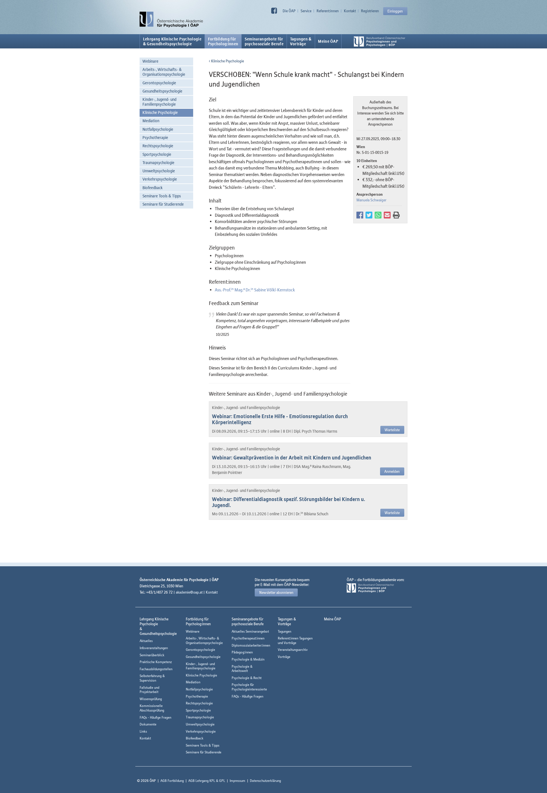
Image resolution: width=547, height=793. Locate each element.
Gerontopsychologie (159, 82)
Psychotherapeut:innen (248, 638)
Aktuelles (146, 641)
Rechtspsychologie (157, 145)
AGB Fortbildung (172, 780)
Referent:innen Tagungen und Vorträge (295, 640)
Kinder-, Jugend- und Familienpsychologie (159, 102)
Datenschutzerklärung (265, 780)
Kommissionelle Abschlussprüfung (152, 708)
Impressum (237, 780)
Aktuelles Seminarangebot (250, 631)
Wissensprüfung (151, 699)
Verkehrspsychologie (159, 179)
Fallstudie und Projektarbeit (149, 689)
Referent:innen (328, 11)
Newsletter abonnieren (276, 592)
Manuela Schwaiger (371, 200)
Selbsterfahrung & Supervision (152, 678)
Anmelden (392, 471)
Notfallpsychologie (157, 129)
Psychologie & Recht (247, 678)
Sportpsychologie (156, 154)
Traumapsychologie (158, 162)
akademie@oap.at (189, 592)
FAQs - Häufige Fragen (155, 717)
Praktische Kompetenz (156, 662)
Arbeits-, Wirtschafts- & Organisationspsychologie (163, 72)
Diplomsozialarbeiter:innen (251, 645)
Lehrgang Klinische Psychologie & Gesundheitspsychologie (172, 41)
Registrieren (370, 11)
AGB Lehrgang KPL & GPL (206, 780)
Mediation (150, 120)
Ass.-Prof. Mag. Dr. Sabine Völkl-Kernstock (255, 289)
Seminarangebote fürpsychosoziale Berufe (264, 41)
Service (306, 11)
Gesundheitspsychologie (162, 91)
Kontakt (350, 11)
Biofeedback (152, 187)
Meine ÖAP (328, 41)
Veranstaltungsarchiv (293, 649)
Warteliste (392, 430)
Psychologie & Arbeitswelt (242, 668)
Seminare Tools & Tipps (161, 195)
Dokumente (148, 724)
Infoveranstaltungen (154, 648)
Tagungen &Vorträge (301, 41)
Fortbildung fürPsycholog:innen (223, 41)
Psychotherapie (155, 137)
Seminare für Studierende (163, 204)
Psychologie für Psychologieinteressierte (249, 686)
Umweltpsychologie (158, 170)
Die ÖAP (289, 11)
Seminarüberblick (152, 655)
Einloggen (395, 11)
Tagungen (284, 631)
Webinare (150, 61)
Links (143, 731)
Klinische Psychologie (160, 112)
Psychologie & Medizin (248, 659)
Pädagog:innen (242, 652)
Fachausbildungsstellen (156, 669)
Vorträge (284, 657)
